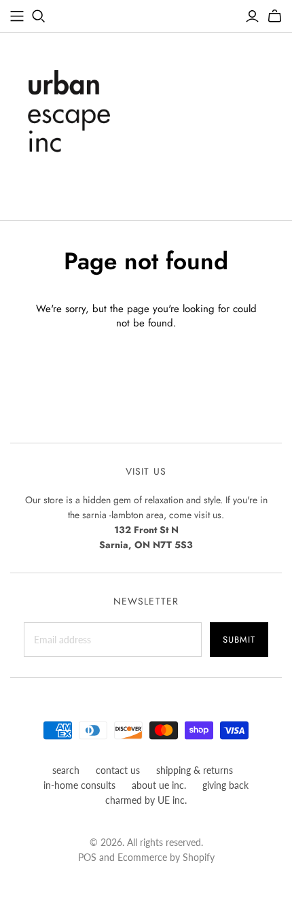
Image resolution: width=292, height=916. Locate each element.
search (65, 770)
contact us (118, 770)
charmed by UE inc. (146, 800)
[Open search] (38, 16)
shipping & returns (194, 770)
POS (87, 857)
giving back (225, 785)
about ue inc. (159, 785)
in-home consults (79, 785)
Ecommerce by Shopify (166, 857)
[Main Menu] (17, 16)
